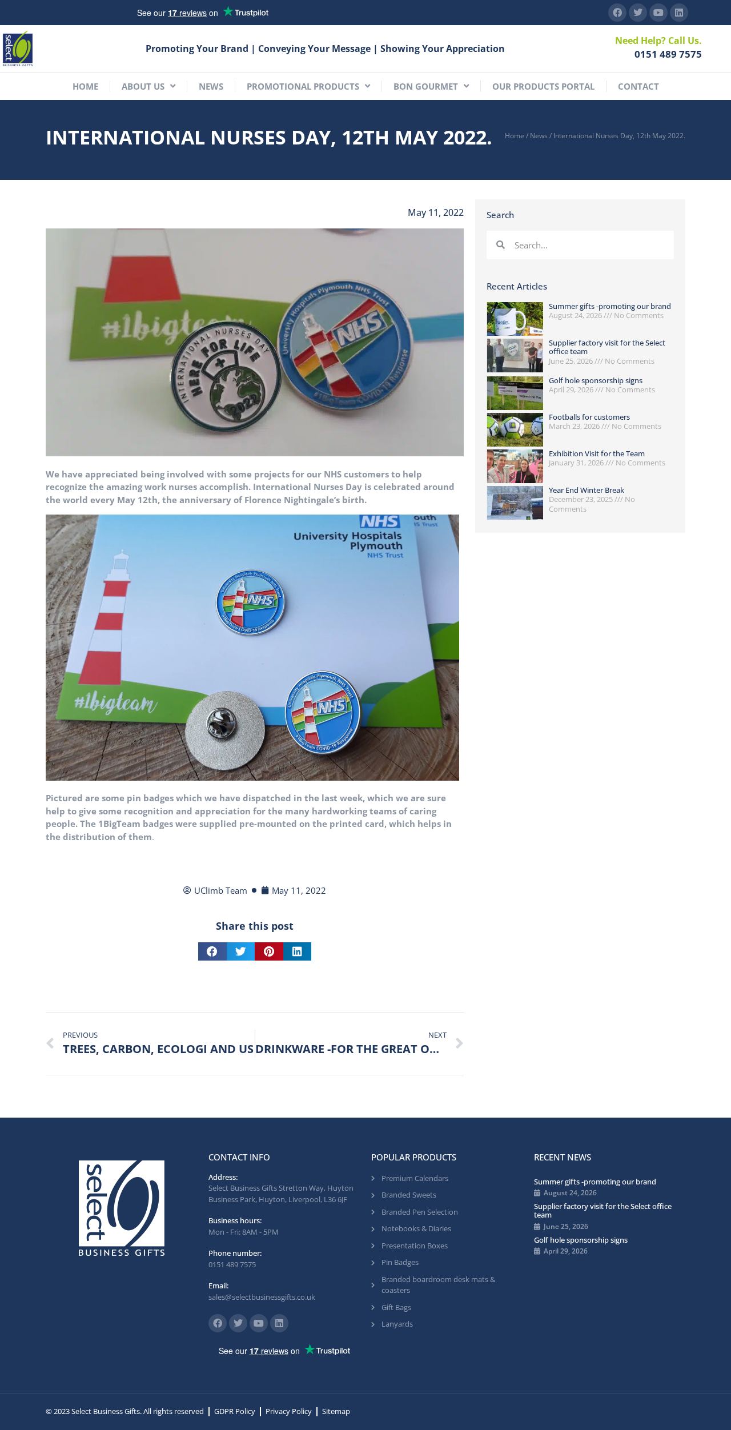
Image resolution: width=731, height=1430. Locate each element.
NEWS (211, 86)
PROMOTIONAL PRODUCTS (303, 86)
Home (514, 135)
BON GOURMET (425, 86)
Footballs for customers (589, 417)
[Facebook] (617, 12)
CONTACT (638, 86)
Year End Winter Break (586, 490)
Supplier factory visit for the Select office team (607, 347)
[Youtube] (658, 12)
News (539, 135)
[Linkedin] (679, 12)
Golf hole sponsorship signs (595, 380)
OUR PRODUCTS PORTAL (543, 86)
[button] (212, 951)
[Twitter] (638, 12)
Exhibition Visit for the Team (597, 453)
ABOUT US (143, 86)
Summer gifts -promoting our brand (610, 306)
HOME (85, 86)
